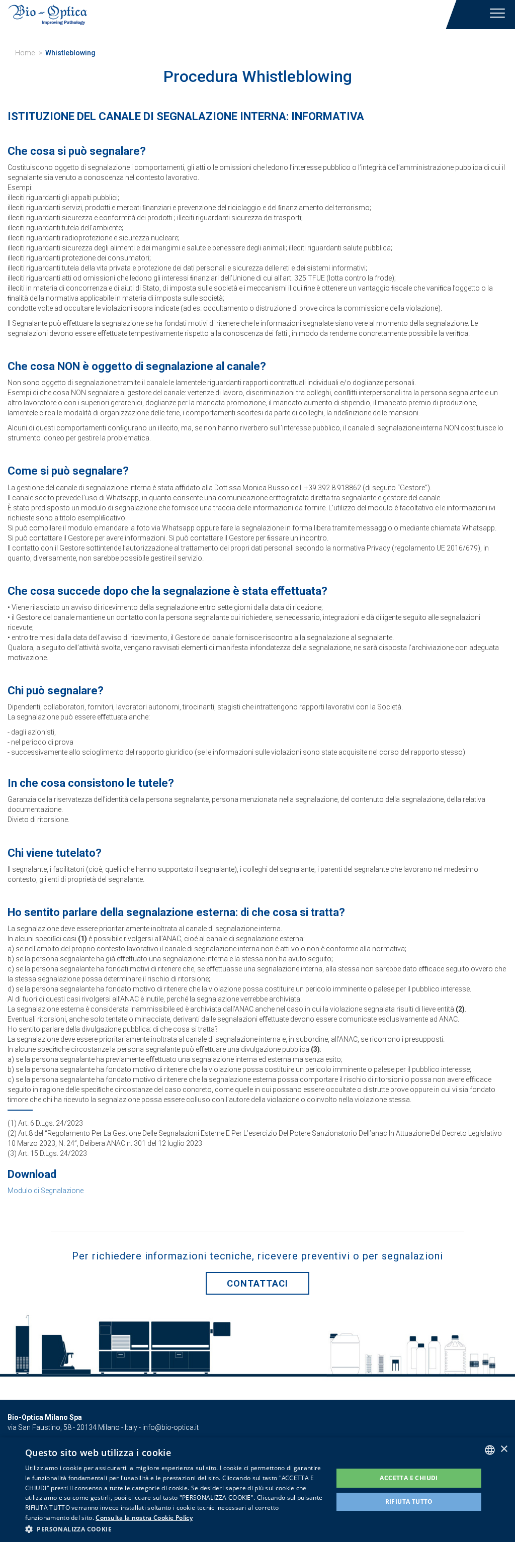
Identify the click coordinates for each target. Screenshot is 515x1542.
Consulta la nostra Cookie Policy (144, 1517)
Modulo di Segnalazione (45, 1191)
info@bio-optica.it (170, 1427)
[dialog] (257, 1489)
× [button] (503, 1449)
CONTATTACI (257, 1283)
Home (25, 53)
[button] (174, 1528)
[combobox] (490, 1450)
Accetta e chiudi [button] (409, 1478)
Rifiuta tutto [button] (409, 1501)
